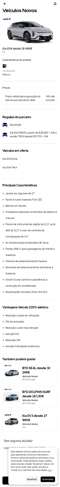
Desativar (32, 479)
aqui (50, 470)
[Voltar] (5, 3)
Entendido (47, 479)
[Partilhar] (55, 3)
